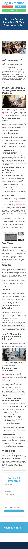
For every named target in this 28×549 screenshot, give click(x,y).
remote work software (20, 189)
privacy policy (16, 507)
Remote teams (5, 374)
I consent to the (12, 507)
